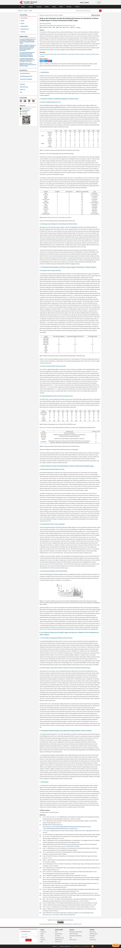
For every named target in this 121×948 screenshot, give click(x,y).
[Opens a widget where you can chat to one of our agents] (116, 945)
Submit (77, 6)
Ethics (56, 931)
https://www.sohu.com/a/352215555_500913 (62, 897)
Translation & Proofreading (75, 935)
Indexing (23, 31)
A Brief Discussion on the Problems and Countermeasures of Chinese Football (28, 64)
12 (66, 503)
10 (87, 488)
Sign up (54, 946)
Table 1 (56, 117)
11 (87, 499)
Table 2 (45, 164)
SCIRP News (76, 946)
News (54, 6)
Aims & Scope (24, 18)
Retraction (92, 937)
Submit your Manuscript (64, 946)
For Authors (57, 935)
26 (60, 751)
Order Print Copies (74, 933)
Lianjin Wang (48, 23)
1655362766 (25, 113)
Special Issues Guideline (26, 79)
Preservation (92, 935)
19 (60, 673)
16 (93, 641)
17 (88, 649)
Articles (30, 6)
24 (40, 740)
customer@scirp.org (26, 108)
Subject (42, 933)
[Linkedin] (29, 100)
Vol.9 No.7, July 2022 (58, 15)
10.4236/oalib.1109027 (47, 27)
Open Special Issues (25, 73)
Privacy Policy (93, 939)
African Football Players (69, 54)
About (61, 6)
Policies (92, 929)
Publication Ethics (93, 933)
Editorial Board (24, 26)
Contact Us (22, 89)
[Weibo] (33, 100)
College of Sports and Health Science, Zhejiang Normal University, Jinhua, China (57, 25)
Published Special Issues (26, 76)
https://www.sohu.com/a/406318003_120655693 (68, 846)
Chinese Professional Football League (48, 54)
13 (49, 520)
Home (23, 6)
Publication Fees (25, 29)
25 (47, 742)
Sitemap (42, 937)
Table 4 (59, 375)
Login (98, 2)
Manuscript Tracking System (76, 931)
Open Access (93, 931)
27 (51, 772)
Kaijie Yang (42, 23)
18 (85, 662)
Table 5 (90, 399)
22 (40, 707)
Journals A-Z (43, 931)
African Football (60, 54)
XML (61, 27)
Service (72, 929)
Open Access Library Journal (46, 15)
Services (69, 6)
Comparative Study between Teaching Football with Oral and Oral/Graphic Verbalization (27, 60)
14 (40, 562)
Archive (22, 23)
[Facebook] (25, 100)
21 (40, 692)
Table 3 (58, 328)
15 (76, 578)
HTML (57, 27)
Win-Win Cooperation (80, 54)
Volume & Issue (73, 939)
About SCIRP (59, 929)
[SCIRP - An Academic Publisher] (28, 2)
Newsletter (22, 84)
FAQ (21, 92)
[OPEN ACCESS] (84, 2)
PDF (54, 27)
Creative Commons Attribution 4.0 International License (71, 924)
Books (47, 6)
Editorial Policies (58, 933)
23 (58, 721)
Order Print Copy (24, 86)
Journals (38, 6)
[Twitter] (21, 100)
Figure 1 (70, 550)
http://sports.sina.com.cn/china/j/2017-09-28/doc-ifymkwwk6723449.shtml (59, 914)
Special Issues (58, 941)
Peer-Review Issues (59, 937)
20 (80, 677)
